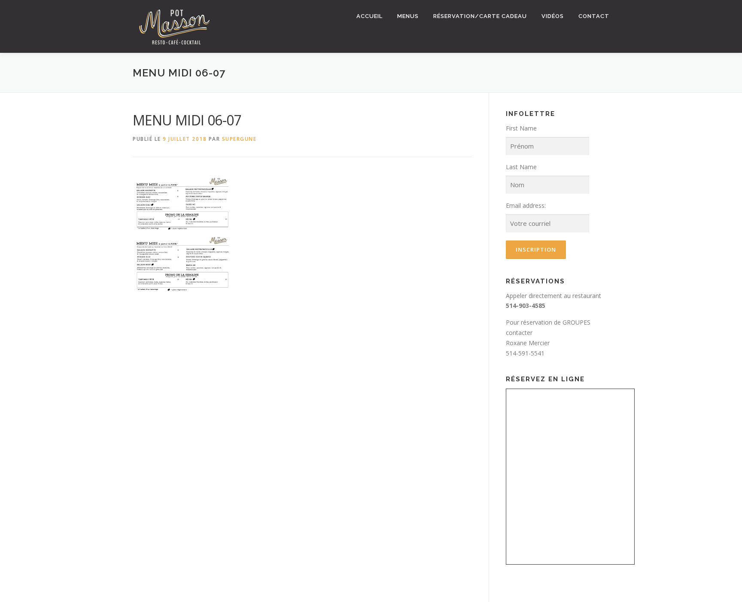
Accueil (369, 16)
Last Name (521, 167)
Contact (593, 16)
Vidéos (552, 16)
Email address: (526, 205)
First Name (521, 128)
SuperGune (239, 139)
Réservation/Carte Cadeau (480, 16)
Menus (408, 16)
